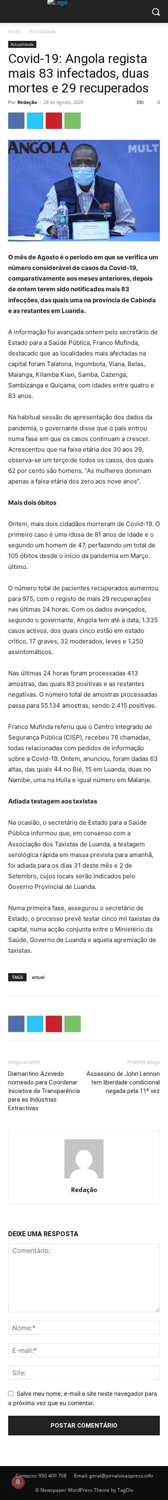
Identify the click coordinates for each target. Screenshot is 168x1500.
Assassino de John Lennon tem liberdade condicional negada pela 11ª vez (123, 1082)
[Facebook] (16, 120)
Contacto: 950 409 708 (40, 1475)
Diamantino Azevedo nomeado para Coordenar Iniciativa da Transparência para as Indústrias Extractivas (44, 1091)
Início (14, 31)
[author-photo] (84, 1178)
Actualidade (42, 31)
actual (38, 977)
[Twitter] (35, 120)
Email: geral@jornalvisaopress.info (113, 1475)
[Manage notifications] (17, 1482)
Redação (27, 102)
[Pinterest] (54, 120)
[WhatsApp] (72, 120)
